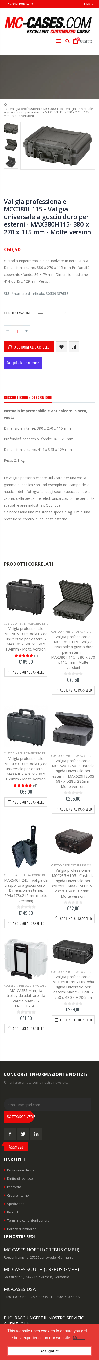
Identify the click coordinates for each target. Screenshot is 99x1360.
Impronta (14, 1187)
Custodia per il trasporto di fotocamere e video (39, 623)
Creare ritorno (18, 1195)
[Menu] (58, 41)
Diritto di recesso (20, 1178)
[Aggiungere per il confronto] (74, 346)
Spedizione (16, 1203)
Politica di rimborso (21, 1229)
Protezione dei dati (21, 1170)
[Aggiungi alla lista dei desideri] (61, 346)
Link (87, 4)
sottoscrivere (20, 1116)
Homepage (6, 105)
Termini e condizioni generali (29, 1220)
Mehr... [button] (79, 1338)
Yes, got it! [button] (49, 1351)
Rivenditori (15, 1212)
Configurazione (17, 313)
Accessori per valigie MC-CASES (25, 985)
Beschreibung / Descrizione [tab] (28, 397)
